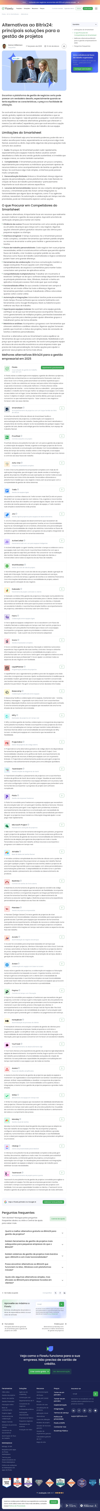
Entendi (53, 1502)
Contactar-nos (60, 1427)
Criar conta (88, 8)
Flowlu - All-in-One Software (10, 14)
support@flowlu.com (79, 1416)
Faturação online (7, 1405)
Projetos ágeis (6, 1413)
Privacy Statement (52, 1314)
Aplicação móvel (42, 1413)
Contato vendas (57, 8)
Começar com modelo (83, 69)
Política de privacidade (58, 1418)
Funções (19, 8)
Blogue (39, 1401)
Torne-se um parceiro (59, 1393)
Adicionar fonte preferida (53, 1202)
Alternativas (24, 14)
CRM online (5, 1392)
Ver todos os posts (11, 1293)
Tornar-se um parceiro (59, 1400)
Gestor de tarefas (8, 1398)
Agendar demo (69, 8)
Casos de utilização (43, 1419)
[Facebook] (60, 1293)
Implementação (60, 1405)
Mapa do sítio (41, 1442)
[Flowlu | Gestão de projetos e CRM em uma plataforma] (7, 8)
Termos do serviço (61, 1413)
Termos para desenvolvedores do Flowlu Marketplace (9, 1459)
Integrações (59, 1409)
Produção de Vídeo (25, 1430)
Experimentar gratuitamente (52, 368)
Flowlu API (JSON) (42, 1398)
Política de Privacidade (17, 1506)
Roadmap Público (61, 1431)
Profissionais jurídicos (26, 1409)
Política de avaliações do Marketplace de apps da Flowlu (9, 1467)
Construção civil (24, 1398)
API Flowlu (40, 1395)
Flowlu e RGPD (59, 1423)
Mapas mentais (7, 1422)
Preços (42, 8)
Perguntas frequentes (82, 46)
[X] (55, 1293)
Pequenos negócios (26, 1421)
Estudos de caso (42, 1405)
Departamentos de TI (26, 1401)
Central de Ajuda (42, 1392)
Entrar (79, 8)
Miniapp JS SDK (7, 1446)
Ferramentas (7, 1388)
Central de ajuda (58, 1219)
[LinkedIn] (64, 1293)
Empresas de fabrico (26, 1418)
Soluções (27, 8)
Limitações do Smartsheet (84, 30)
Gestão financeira (8, 1401)
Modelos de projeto (43, 1423)
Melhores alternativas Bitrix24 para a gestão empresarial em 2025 (85, 40)
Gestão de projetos (8, 1395)
